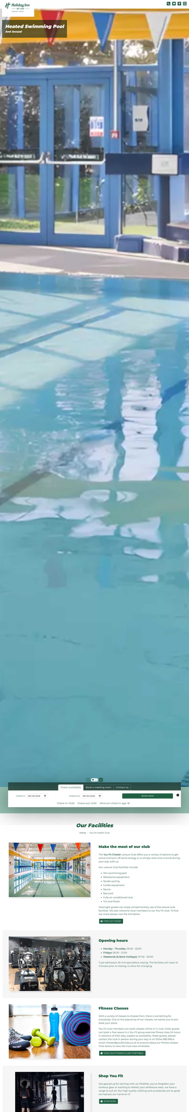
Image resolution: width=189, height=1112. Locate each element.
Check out (74, 796)
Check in (20, 796)
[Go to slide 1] (93, 780)
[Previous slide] (88, 780)
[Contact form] (174, 3)
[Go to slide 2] (96, 780)
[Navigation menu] (185, 3)
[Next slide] (101, 780)
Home (82, 833)
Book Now (147, 796)
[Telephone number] (168, 3)
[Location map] (179, 3)
